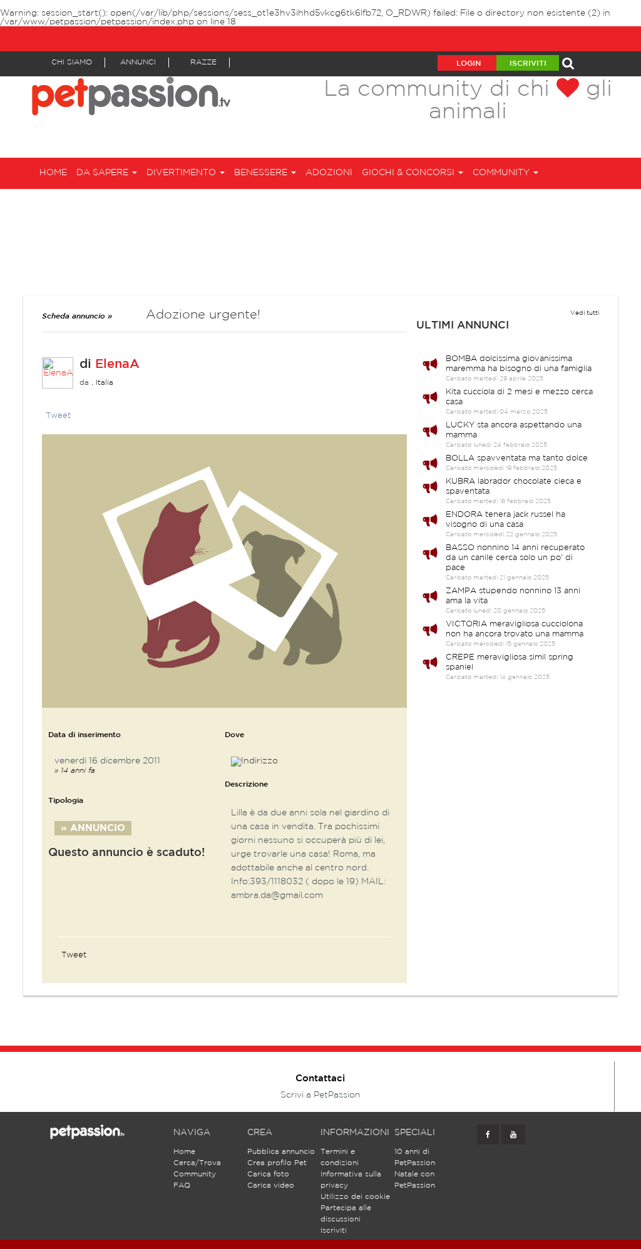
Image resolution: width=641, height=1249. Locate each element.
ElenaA (117, 364)
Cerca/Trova (197, 1163)
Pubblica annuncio (281, 1151)
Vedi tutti (584, 313)
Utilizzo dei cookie (355, 1196)
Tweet (58, 415)
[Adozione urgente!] (224, 570)
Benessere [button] (262, 172)
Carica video (270, 1185)
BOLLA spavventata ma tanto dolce (517, 458)
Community (194, 1174)
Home (53, 172)
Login (468, 63)
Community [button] (502, 172)
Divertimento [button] (182, 172)
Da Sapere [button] (103, 172)
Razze (203, 62)
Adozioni (328, 172)
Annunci (138, 62)
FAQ (181, 1185)
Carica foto (268, 1174)
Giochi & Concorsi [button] (409, 172)
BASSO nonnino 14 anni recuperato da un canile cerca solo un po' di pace (515, 557)
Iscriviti (528, 63)
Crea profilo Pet (277, 1163)
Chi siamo (71, 62)
